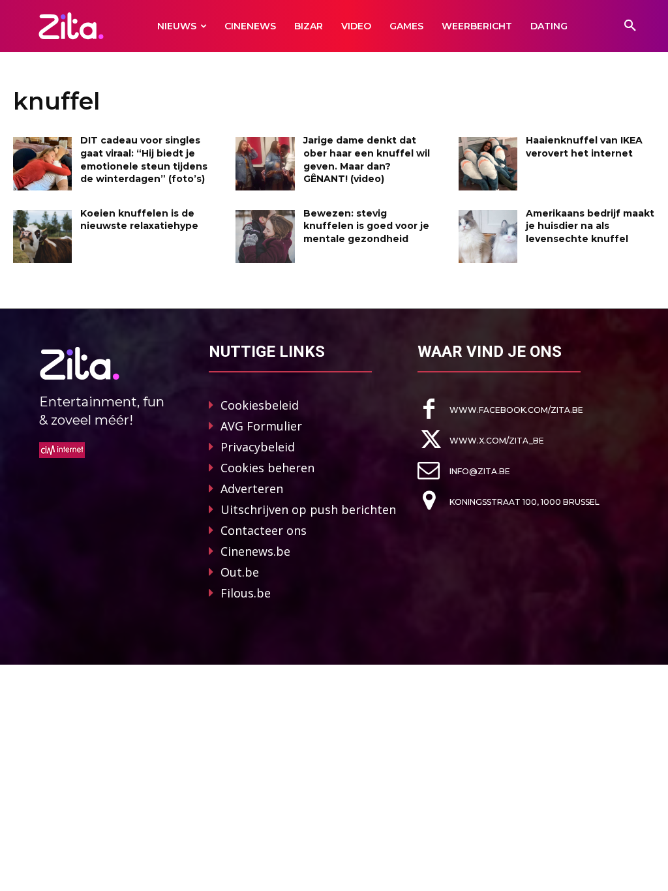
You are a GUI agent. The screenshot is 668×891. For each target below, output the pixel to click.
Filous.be (245, 593)
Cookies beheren (267, 468)
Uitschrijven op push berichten (308, 509)
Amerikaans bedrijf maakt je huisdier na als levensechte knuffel (590, 226)
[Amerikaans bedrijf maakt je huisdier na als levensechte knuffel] (488, 236)
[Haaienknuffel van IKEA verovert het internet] (488, 163)
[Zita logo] (71, 25)
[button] (630, 26)
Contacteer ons (263, 530)
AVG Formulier (261, 426)
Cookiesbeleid (259, 405)
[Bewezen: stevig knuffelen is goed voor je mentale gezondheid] (264, 236)
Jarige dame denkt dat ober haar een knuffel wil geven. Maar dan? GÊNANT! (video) (366, 159)
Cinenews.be (255, 551)
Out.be (239, 572)
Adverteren (251, 488)
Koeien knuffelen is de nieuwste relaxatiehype (139, 219)
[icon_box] (500, 409)
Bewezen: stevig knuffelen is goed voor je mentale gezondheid (366, 226)
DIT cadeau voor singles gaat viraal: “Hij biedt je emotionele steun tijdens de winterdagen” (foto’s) (143, 159)
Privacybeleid (257, 447)
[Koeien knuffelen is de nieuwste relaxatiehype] (42, 236)
